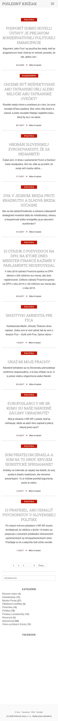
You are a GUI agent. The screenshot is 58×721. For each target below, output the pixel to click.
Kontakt (39, 712)
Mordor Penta (9, 600)
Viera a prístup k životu (14, 624)
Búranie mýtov (9, 593)
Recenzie (7, 617)
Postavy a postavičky (13, 614)
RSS (33, 712)
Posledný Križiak (19, 3)
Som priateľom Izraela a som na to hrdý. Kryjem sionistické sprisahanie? (29, 459)
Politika (29, 19)
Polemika (7, 607)
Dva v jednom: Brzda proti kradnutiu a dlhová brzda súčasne (29, 200)
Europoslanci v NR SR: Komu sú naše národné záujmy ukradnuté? (29, 408)
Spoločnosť (8, 621)
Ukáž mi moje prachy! (29, 361)
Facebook (26, 712)
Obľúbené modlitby (12, 603)
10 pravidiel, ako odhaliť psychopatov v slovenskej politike (29, 515)
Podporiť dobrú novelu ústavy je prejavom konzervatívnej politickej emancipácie (29, 35)
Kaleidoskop (29, 75)
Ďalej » (42, 565)
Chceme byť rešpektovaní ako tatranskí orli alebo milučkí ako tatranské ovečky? (29, 91)
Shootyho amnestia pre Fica (29, 317)
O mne (17, 712)
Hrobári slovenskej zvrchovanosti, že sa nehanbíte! (29, 149)
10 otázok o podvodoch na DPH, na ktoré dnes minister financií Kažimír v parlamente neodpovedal (29, 258)
